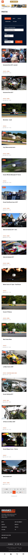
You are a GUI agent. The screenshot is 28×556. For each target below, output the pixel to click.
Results (16, 524)
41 (15, 492)
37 (24, 489)
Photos (16, 527)
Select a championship (9, 27)
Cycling (15, 21)
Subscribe (14, 1)
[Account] (11, 554)
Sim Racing (7, 21)
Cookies (20, 548)
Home (2, 8)
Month (6, 39)
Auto (14, 18)
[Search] (17, 554)
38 (5, 492)
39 (8, 492)
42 (17, 492)
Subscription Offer (6, 535)
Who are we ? (4, 537)
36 (21, 489)
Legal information (12, 548)
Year (5, 33)
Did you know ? (18, 522)
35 (18, 489)
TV (15, 529)
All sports (7, 18)
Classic (19, 18)
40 (11, 492)
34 (15, 489)
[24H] (4, 554)
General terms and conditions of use (14, 547)
